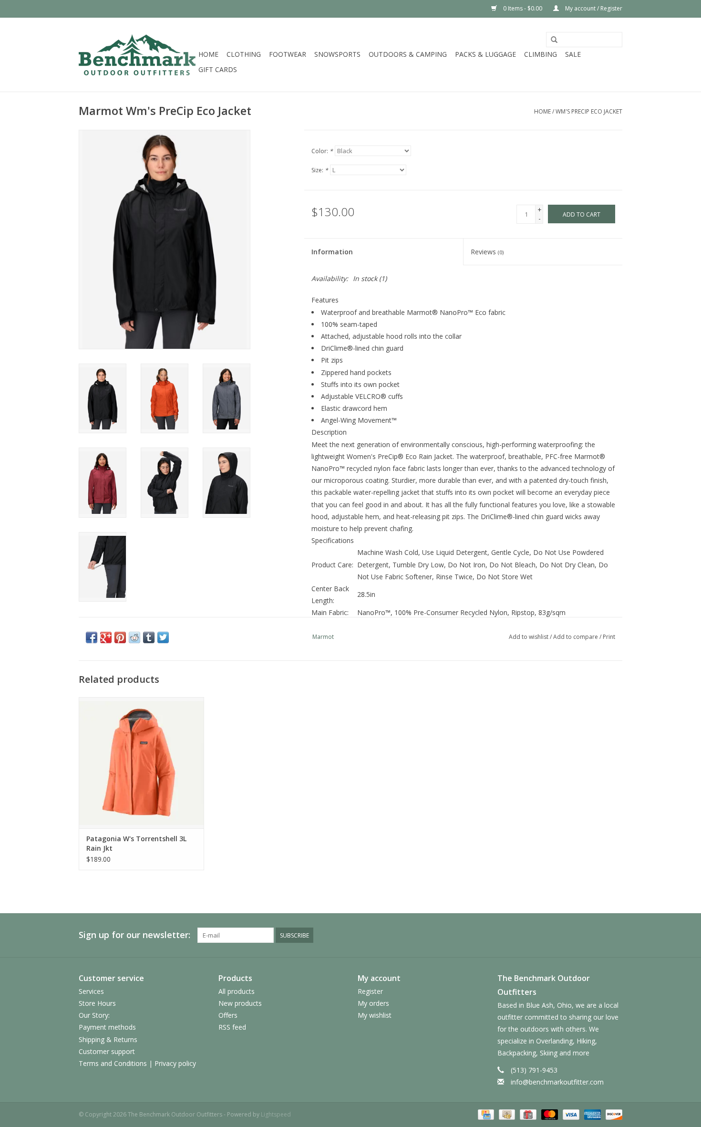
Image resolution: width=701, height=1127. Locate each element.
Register (370, 991)
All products (236, 991)
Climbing (540, 54)
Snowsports (337, 54)
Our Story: (94, 1015)
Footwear (287, 54)
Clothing (244, 54)
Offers (227, 1015)
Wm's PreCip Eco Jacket (589, 111)
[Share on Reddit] (134, 637)
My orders (373, 1003)
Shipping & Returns (108, 1039)
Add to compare (576, 637)
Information (332, 251)
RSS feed (232, 1027)
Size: (319, 170)
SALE (573, 54)
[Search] (554, 40)
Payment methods (107, 1027)
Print (609, 637)
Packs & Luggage (485, 54)
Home (208, 54)
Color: (322, 151)
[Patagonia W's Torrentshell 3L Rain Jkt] (141, 762)
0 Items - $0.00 (523, 8)
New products (240, 1003)
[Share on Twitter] (163, 637)
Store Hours (97, 1003)
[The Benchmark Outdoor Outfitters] (137, 54)
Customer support (107, 1051)
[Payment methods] (484, 1114)
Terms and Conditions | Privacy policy (137, 1063)
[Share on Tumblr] (149, 637)
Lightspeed (276, 1114)
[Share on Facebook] (91, 637)
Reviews (487, 251)
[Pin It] (120, 637)
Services (91, 991)
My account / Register (593, 8)
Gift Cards (217, 69)
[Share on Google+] (106, 637)
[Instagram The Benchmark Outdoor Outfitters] (614, 935)
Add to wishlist (528, 637)
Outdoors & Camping (408, 54)
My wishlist (375, 1015)
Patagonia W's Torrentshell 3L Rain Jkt (136, 843)
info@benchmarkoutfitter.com (557, 1081)
